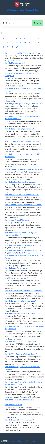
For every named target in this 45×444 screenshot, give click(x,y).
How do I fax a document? (15, 63)
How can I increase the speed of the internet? (22, 141)
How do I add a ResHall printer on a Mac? (21, 129)
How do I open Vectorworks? (16, 268)
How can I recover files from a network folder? (23, 53)
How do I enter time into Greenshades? (20, 301)
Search (37, 23)
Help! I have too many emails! (16, 278)
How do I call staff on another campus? (20, 182)
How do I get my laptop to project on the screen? (24, 103)
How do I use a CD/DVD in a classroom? (20, 341)
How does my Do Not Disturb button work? (22, 194)
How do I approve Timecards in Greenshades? (23, 313)
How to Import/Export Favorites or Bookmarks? (23, 205)
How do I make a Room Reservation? (19, 420)
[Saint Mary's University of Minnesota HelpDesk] (22, 4)
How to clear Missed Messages (17, 220)
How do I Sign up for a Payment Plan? (19, 399)
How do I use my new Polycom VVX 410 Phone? (23, 245)
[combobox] (22, 23)
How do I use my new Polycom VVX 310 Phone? (23, 250)
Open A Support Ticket (29, 10)
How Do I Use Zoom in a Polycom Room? (21, 354)
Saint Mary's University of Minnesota (21, 441)
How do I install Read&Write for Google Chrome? (24, 291)
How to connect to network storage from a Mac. (24, 169)
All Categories (12, 10)
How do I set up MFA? (13, 405)
